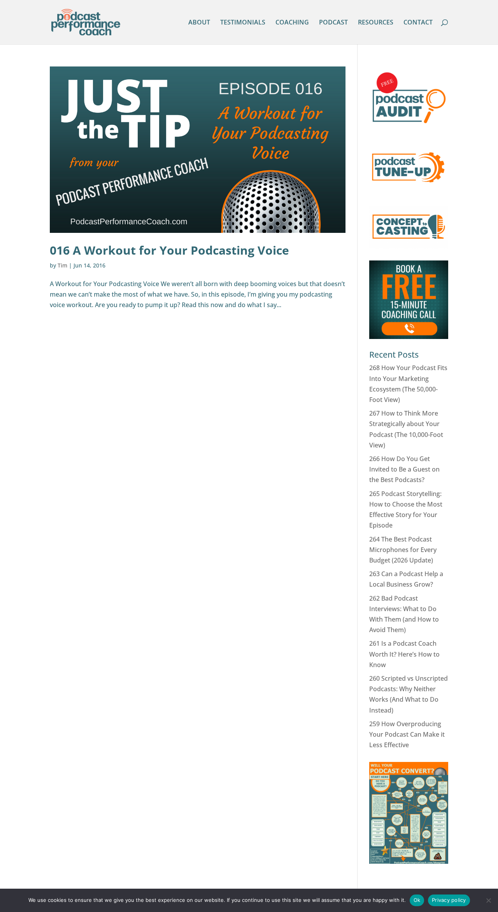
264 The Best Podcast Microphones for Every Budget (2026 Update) (403, 549)
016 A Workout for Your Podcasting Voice (169, 250)
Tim (62, 265)
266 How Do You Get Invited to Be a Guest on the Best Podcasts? (404, 469)
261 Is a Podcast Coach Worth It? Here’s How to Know (404, 654)
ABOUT (199, 22)
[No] (488, 900)
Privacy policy (449, 900)
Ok (417, 900)
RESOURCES (375, 22)
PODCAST (333, 22)
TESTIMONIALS (242, 22)
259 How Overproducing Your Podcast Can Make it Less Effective (407, 734)
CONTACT (418, 22)
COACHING (292, 22)
